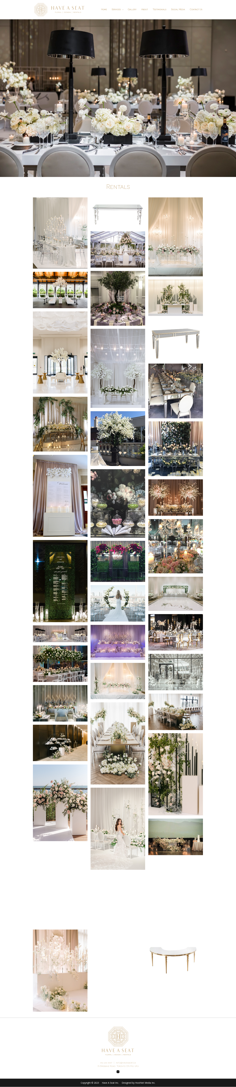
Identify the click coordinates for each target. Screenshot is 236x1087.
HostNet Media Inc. (145, 1082)
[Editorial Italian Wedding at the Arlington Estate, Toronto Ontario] (60, 352)
